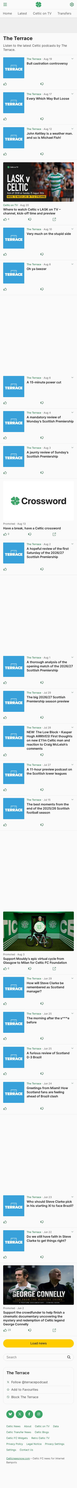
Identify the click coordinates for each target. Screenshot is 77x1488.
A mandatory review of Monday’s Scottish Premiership (50, 419)
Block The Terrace (24, 1397)
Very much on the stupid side (49, 234)
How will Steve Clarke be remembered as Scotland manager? (45, 987)
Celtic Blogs (42, 1432)
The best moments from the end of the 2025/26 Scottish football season (48, 808)
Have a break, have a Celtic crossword (32, 528)
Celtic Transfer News (18, 1432)
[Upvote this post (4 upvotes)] (5, 219)
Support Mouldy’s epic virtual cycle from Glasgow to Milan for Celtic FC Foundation (35, 961)
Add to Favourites (24, 1389)
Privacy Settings (54, 1443)
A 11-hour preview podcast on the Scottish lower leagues (49, 771)
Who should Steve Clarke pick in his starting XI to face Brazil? (50, 1204)
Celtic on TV (42, 13)
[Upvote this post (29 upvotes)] (5, 1330)
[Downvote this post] (42, 84)
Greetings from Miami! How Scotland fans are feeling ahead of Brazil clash (47, 1092)
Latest (22, 13)
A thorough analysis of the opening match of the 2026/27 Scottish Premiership (50, 666)
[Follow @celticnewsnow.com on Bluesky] (10, 1414)
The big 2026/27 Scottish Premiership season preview (48, 699)
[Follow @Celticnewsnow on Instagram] (38, 1414)
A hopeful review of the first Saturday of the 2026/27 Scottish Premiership (48, 553)
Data (56, 1426)
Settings (11, 1449)
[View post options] (72, 58)
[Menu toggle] (5, 5)
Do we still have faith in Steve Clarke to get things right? (49, 1239)
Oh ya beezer (36, 269)
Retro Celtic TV (40, 1438)
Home (7, 13)
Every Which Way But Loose (48, 98)
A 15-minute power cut (44, 382)
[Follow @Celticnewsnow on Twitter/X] (19, 1414)
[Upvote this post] (5, 84)
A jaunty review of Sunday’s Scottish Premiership (48, 454)
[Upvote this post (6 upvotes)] (5, 968)
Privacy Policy (14, 1443)
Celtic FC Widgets (17, 1438)
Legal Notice (33, 1443)
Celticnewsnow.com (18, 1458)
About (27, 1426)
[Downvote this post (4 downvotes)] (30, 1330)
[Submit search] (68, 1357)
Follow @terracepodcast (29, 1382)
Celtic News (13, 1426)
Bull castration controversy (47, 63)
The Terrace (34, 58)
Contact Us (26, 1449)
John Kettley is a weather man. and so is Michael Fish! (50, 135)
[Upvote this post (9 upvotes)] (5, 534)
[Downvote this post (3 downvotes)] (30, 968)
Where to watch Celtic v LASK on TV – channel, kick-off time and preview (32, 211)
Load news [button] (38, 1343)
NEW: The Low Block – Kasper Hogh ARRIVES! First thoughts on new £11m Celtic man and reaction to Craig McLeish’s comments (49, 740)
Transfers (64, 13)
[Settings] (72, 5)
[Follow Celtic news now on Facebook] (29, 1414)
